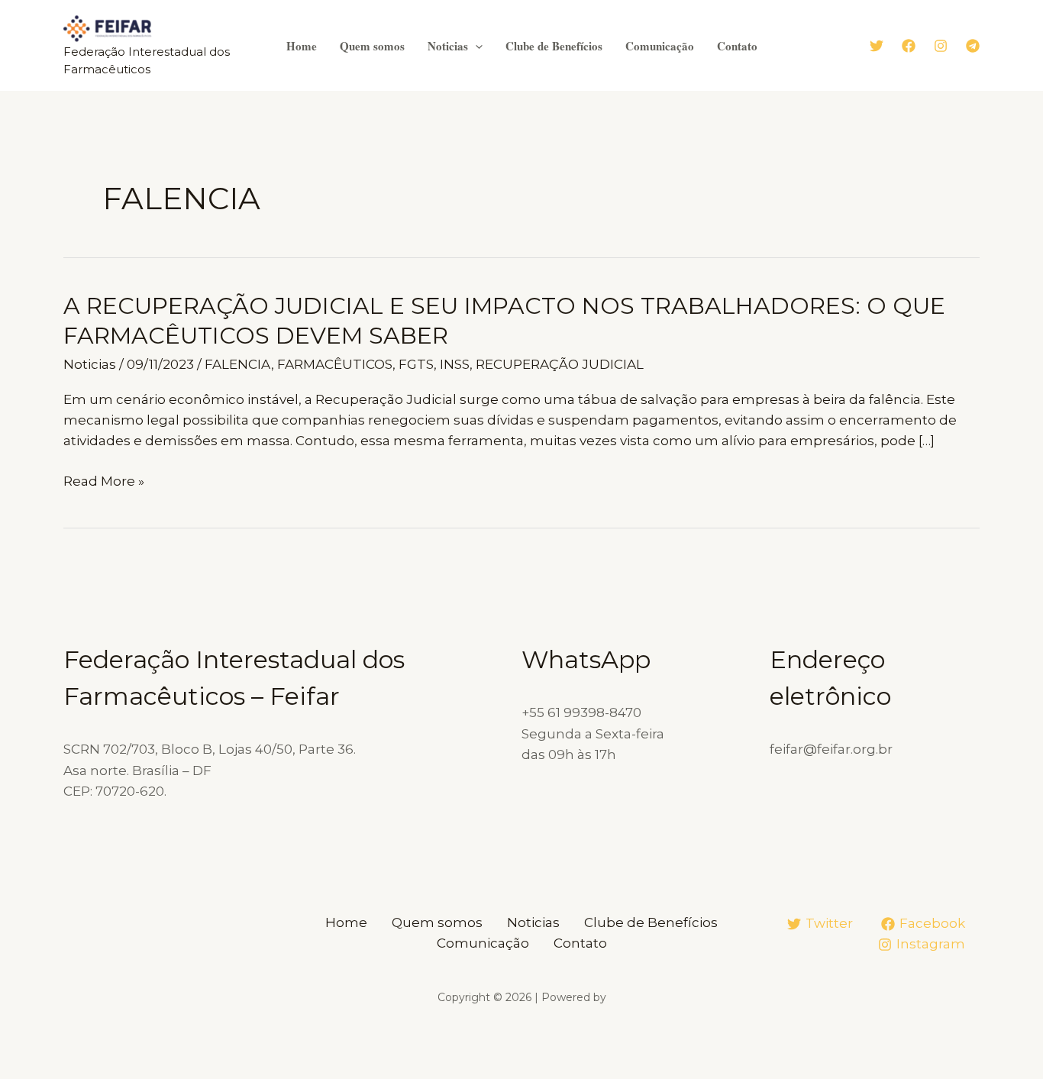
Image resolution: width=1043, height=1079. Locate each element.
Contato (737, 45)
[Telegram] (973, 46)
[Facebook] (908, 46)
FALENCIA (238, 364)
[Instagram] (941, 46)
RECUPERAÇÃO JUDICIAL (560, 364)
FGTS (416, 364)
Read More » (103, 482)
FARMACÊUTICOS (334, 364)
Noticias (448, 45)
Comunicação (659, 45)
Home (301, 45)
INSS (455, 364)
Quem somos (372, 45)
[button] (475, 45)
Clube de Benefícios (553, 45)
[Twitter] (876, 46)
